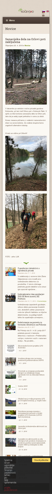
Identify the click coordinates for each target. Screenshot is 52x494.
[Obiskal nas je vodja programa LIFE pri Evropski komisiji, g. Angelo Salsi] (10, 402)
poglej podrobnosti (10, 489)
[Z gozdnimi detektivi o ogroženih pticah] (10, 271)
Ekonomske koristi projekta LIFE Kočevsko (30, 347)
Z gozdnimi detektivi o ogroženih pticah (29, 269)
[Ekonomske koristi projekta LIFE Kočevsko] (10, 349)
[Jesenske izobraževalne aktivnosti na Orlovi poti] (10, 429)
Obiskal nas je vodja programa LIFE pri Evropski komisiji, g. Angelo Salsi (32, 400)
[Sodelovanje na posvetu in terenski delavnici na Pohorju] (10, 325)
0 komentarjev (42, 301)
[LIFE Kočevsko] (26, 10)
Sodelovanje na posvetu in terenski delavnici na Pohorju (32, 323)
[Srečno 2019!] (10, 389)
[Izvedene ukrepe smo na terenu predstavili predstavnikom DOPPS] (10, 361)
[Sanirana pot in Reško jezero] (26, 163)
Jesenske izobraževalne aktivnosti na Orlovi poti (32, 427)
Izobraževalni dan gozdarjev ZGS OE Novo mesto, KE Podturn (31, 296)
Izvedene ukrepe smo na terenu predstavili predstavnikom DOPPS (31, 359)
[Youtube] (43, 15)
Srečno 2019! (23, 386)
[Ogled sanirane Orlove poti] (26, 221)
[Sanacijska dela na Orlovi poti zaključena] (26, 77)
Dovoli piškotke (41, 460)
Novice (27, 45)
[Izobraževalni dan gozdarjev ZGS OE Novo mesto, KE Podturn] (10, 297)
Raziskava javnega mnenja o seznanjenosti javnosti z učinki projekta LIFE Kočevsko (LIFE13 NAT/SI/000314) (30, 414)
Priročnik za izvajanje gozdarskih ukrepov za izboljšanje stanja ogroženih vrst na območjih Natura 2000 (31, 374)
